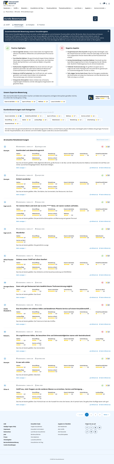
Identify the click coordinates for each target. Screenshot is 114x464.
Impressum (7, 429)
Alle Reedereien (62, 426)
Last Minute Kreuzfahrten (38, 432)
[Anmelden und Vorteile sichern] (109, 3)
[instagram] (95, 427)
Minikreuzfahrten (36, 434)
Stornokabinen (35, 437)
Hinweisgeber (7, 439)
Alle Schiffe (61, 429)
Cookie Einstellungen (10, 445)
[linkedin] (91, 432)
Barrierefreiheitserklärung (11, 442)
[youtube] (99, 427)
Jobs (5, 434)
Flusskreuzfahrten (52, 8)
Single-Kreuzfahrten (36, 426)
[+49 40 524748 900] (106, 3)
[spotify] (95, 432)
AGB (5, 424)
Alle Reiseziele (62, 432)
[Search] (100, 3)
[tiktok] (87, 432)
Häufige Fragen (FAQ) (10, 426)
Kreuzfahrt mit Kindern (37, 429)
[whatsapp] (91, 427)
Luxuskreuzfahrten (36, 439)
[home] (4, 11)
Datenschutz (7, 432)
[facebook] (87, 427)
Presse (5, 437)
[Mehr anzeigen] (11, 8)
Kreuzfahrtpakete (63, 434)
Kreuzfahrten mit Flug (37, 442)
